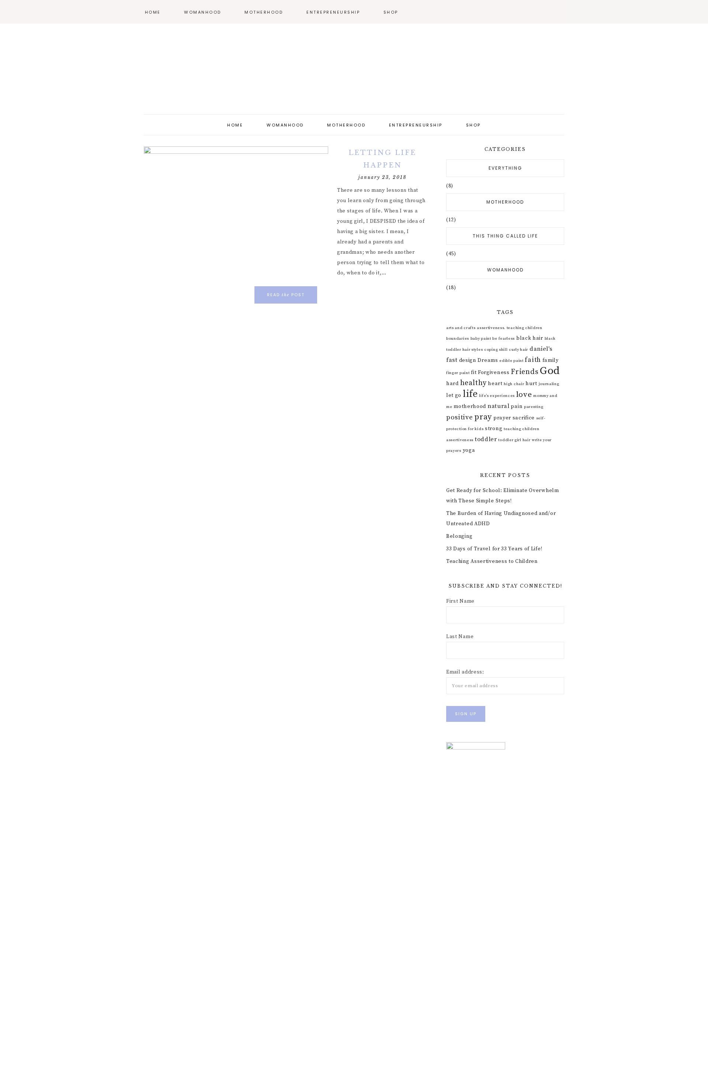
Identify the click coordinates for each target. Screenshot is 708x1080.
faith (533, 360)
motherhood (470, 406)
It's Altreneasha (354, 70)
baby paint (481, 338)
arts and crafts (461, 327)
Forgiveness (494, 372)
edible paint (511, 360)
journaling (549, 384)
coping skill (495, 349)
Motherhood (505, 202)
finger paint (457, 372)
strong (493, 428)
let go (453, 395)
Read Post (286, 295)
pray (483, 417)
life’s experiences (497, 395)
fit (473, 372)
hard (452, 383)
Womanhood (505, 270)
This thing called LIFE (505, 236)
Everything (505, 168)
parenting (533, 406)
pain (517, 406)
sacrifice (524, 418)
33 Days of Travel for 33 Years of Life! (494, 549)
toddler (486, 439)
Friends (524, 372)
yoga (469, 450)
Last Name (459, 636)
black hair (529, 338)
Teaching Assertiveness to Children (492, 561)
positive (459, 417)
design (467, 360)
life (470, 394)
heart (495, 383)
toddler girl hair (514, 440)
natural (498, 406)
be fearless (503, 338)
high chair (514, 384)
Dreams (488, 360)
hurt (531, 383)
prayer (502, 418)
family (550, 360)
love (524, 394)
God (550, 371)
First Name (460, 601)
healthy (473, 383)
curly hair (518, 349)
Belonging (459, 536)
